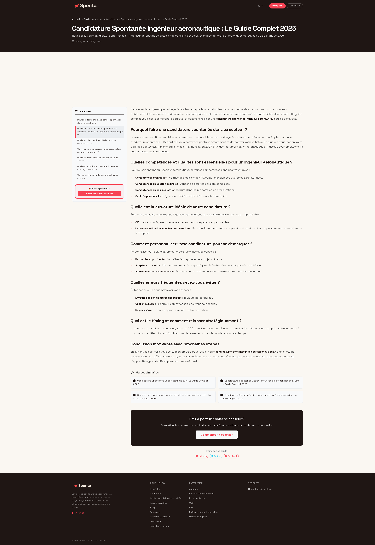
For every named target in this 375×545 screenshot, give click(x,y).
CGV (191, 507)
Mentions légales (198, 516)
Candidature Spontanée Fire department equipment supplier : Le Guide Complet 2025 (258, 397)
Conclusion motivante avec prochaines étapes (97, 176)
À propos (193, 489)
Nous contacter (197, 498)
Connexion (295, 6)
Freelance (155, 512)
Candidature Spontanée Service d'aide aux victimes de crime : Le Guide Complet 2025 (172, 397)
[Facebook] (72, 513)
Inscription (277, 6)
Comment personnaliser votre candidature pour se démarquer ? (99, 150)
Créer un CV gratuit (160, 516)
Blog (152, 507)
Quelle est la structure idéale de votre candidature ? (96, 142)
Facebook (232, 456)
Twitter (217, 456)
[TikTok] (79, 513)
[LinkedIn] (83, 513)
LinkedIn (202, 456)
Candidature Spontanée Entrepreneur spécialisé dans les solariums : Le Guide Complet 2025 (259, 382)
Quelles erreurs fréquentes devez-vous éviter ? (97, 159)
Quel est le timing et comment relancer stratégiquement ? (97, 168)
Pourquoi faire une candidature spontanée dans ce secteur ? (99, 121)
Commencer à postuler (217, 434)
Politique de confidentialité (203, 512)
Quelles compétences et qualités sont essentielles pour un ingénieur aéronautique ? (100, 131)
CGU (191, 503)
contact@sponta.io (261, 489)
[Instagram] (76, 513)
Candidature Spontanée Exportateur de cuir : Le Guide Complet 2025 (170, 382)
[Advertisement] (187, 79)
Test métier (156, 521)
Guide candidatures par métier (166, 498)
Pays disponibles (158, 503)
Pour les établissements (201, 493)
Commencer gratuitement (99, 193)
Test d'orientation (159, 526)
